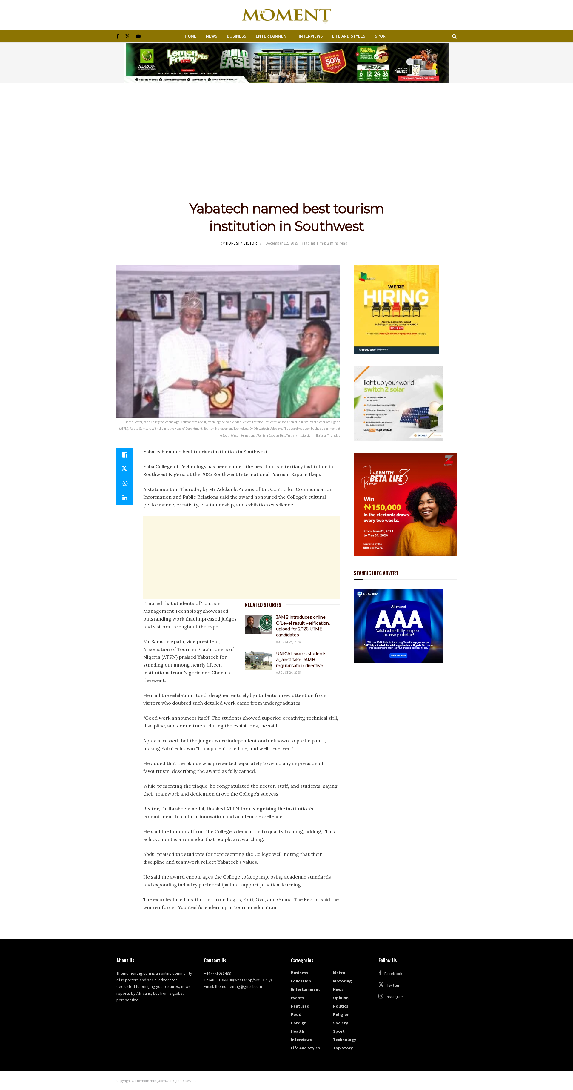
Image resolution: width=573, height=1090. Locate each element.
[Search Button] (454, 36)
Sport (381, 36)
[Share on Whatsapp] (124, 483)
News (211, 36)
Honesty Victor (241, 243)
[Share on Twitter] (124, 469)
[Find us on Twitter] (127, 36)
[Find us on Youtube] (138, 36)
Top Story (343, 1048)
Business (236, 36)
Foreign (298, 1022)
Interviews (311, 36)
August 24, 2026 (288, 642)
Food (296, 1014)
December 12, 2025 (282, 243)
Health (297, 1031)
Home (190, 36)
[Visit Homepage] (286, 14)
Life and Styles (348, 36)
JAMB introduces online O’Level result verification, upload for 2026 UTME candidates (303, 626)
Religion (341, 1014)
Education (301, 981)
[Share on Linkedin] (124, 498)
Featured (300, 1006)
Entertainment (272, 36)
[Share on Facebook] (124, 455)
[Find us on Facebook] (117, 36)
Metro (339, 972)
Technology (344, 1039)
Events (297, 997)
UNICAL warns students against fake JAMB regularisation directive (301, 659)
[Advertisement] (286, 128)
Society (340, 1022)
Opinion (341, 997)
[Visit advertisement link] (286, 63)
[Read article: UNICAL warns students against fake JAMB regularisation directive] (258, 660)
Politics (340, 1006)
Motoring (342, 981)
